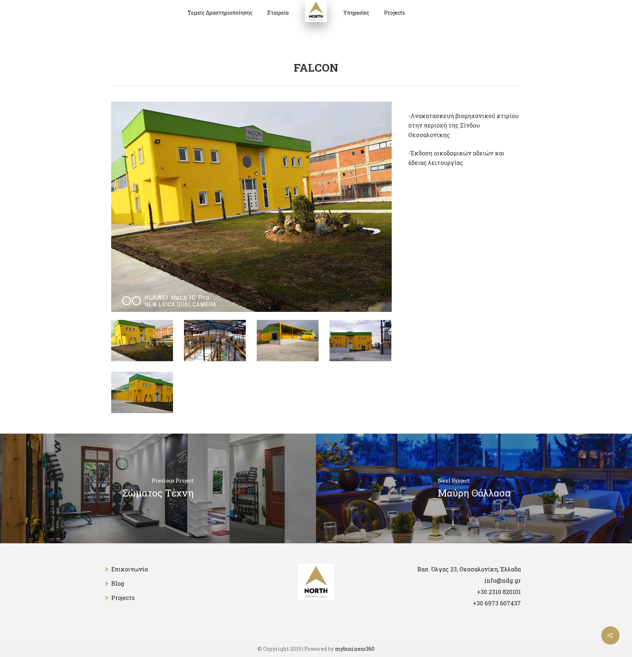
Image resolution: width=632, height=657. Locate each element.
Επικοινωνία (129, 569)
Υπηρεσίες (356, 12)
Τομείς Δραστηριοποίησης (220, 12)
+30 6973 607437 (497, 603)
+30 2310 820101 (499, 592)
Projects (394, 12)
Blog (117, 583)
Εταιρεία (278, 12)
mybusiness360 (355, 648)
